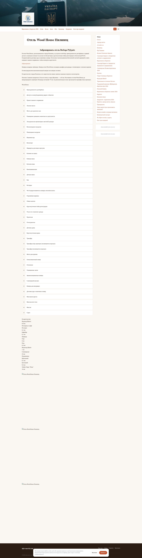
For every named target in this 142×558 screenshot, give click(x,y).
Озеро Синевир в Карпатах (104, 76)
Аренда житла (101, 42)
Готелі (99, 39)
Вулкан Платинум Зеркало (104, 53)
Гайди (105, 548)
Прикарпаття (100, 104)
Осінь (41, 29)
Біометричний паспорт (103, 115)
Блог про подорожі (78, 29)
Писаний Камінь (101, 89)
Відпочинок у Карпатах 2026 (30, 29)
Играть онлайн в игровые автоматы (107, 112)
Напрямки (69, 29)
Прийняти (103, 552)
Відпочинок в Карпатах (103, 61)
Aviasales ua (100, 45)
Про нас (100, 548)
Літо (55, 29)
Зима (51, 29)
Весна (46, 29)
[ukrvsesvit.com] (28, 19)
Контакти (117, 548)
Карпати (99, 94)
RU (118, 29)
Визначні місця (101, 97)
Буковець (61, 29)
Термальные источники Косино (106, 81)
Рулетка (99, 73)
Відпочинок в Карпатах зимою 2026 (107, 91)
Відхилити (94, 552)
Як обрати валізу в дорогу (104, 117)
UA (115, 29)
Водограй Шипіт (101, 78)
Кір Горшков (100, 50)
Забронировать (26, 63)
